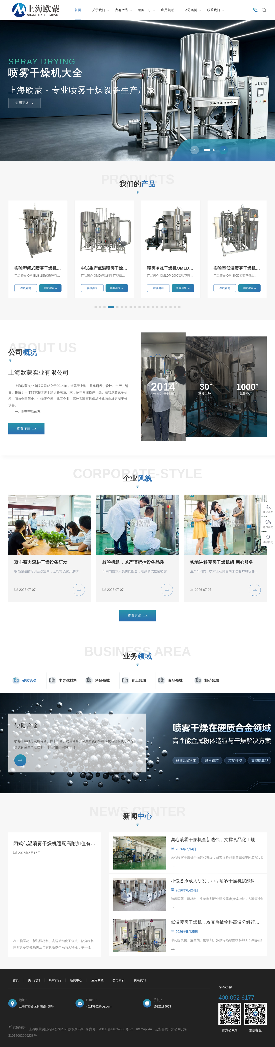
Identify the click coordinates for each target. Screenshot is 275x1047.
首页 (78, 10)
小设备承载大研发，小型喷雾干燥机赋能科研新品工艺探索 (217, 880)
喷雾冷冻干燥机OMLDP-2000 (104, 268)
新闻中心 (144, 10)
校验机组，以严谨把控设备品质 (133, 562)
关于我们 (98, 10)
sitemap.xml (144, 1029)
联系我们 (213, 10)
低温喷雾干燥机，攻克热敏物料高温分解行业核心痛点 (217, 922)
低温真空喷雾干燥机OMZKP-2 (237, 268)
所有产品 (121, 10)
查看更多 (22, 103)
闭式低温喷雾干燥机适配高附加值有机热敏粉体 (54, 843)
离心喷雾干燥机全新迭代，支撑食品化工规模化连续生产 (217, 839)
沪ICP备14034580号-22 (116, 1029)
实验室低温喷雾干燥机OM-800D (170, 268)
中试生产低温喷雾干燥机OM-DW (38, 268)
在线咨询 (26, 288)
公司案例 (190, 10)
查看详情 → (50, 288)
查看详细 (23, 429)
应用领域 (167, 10)
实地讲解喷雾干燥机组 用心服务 (221, 562)
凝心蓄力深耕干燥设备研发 (40, 562)
